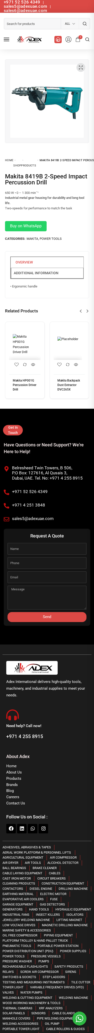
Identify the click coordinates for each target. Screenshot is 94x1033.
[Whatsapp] (32, 828)
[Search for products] (84, 23)
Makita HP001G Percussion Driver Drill (24, 385)
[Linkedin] (22, 828)
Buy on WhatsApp (26, 226)
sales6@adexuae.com (25, 10)
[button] (80, 311)
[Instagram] (43, 828)
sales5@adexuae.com (26, 6)
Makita (32, 239)
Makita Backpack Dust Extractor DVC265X (68, 385)
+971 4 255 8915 (24, 736)
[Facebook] (11, 828)
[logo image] (29, 39)
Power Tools (51, 239)
